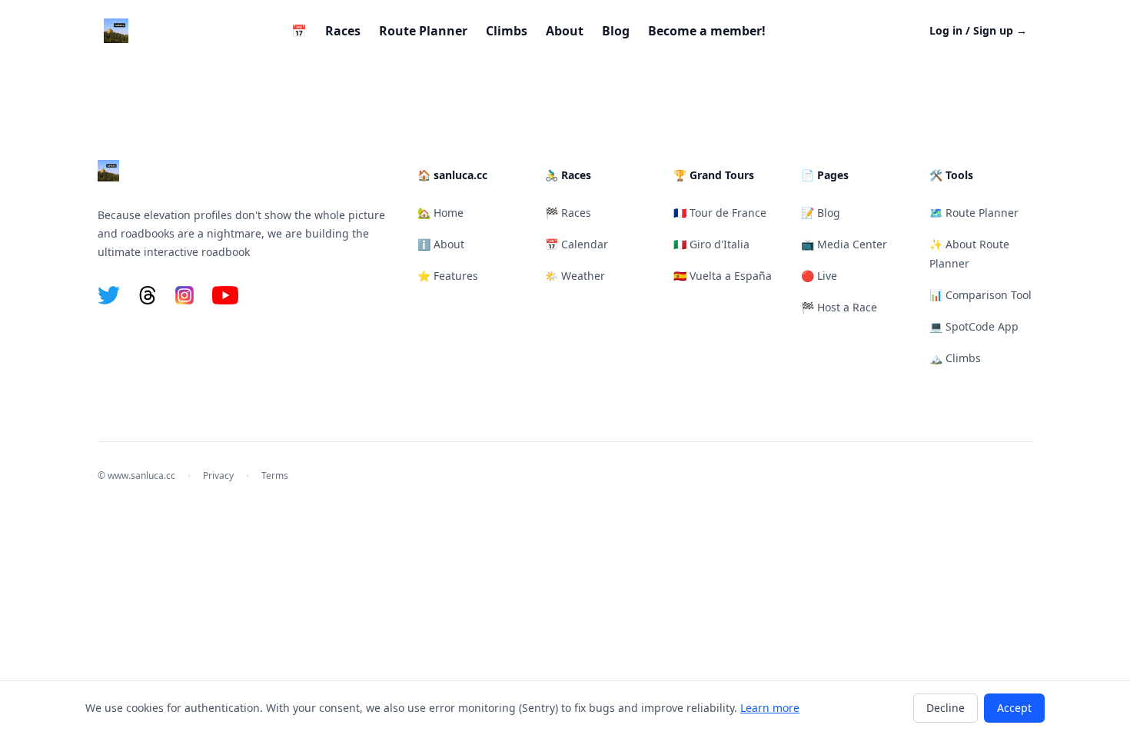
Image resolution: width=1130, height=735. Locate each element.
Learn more (769, 707)
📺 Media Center (844, 244)
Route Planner (423, 30)
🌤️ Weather (575, 275)
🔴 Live (819, 275)
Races (343, 30)
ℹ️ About (440, 244)
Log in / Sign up (978, 30)
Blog (616, 30)
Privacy (218, 475)
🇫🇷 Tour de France (719, 212)
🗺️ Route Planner (974, 212)
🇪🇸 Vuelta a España (722, 275)
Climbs (506, 30)
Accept (1014, 707)
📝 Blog (820, 212)
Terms (274, 475)
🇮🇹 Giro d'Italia (711, 244)
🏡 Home (440, 212)
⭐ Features (447, 275)
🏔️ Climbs (955, 358)
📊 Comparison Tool (980, 295)
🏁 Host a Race (839, 307)
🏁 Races (568, 212)
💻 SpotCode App (974, 326)
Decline (945, 707)
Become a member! (707, 30)
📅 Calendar (576, 244)
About (564, 30)
